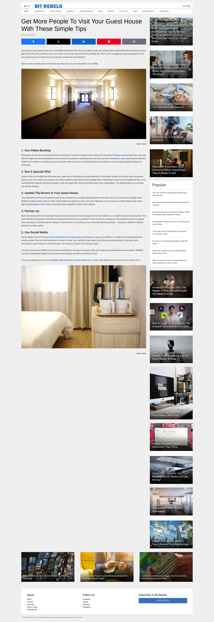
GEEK (135, 11)
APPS (100, 11)
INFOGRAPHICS (148, 11)
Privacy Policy (32, 607)
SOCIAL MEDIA (56, 11)
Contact (30, 602)
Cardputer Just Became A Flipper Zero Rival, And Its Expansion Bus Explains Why (163, 577)
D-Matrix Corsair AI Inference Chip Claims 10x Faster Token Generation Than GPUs (171, 443)
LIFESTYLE (123, 11)
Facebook (86, 599)
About (29, 599)
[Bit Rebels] (47, 7)
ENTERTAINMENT (86, 11)
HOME (26, 11)
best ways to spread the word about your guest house (68, 237)
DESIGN (111, 11)
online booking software (117, 155)
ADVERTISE (164, 11)
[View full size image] (83, 104)
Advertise (30, 604)
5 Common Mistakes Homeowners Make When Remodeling (166, 508)
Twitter (85, 602)
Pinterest (86, 604)
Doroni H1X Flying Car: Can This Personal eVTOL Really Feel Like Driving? (170, 476)
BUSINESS (71, 11)
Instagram (87, 607)
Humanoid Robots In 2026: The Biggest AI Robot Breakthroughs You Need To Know (169, 290)
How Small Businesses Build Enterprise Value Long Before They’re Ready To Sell (168, 170)
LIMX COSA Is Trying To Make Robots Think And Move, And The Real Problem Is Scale (170, 355)
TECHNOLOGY (39, 11)
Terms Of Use (32, 610)
